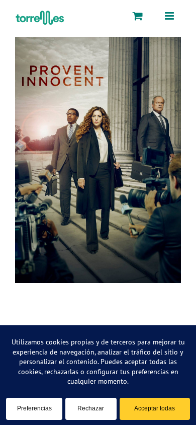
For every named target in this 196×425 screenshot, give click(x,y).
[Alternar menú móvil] (170, 16)
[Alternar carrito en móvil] (138, 16)
